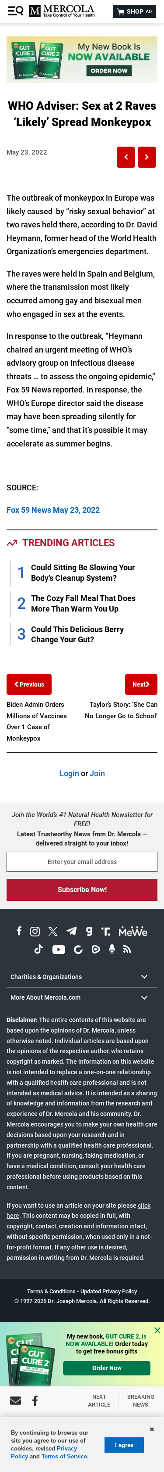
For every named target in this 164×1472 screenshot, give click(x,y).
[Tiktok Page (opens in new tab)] (38, 951)
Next (139, 684)
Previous (31, 684)
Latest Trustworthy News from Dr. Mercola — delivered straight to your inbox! (82, 838)
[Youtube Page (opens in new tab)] (59, 951)
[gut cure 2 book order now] (82, 80)
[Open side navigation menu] (16, 11)
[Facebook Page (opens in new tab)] (19, 933)
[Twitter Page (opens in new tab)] (53, 933)
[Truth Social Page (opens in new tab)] (106, 933)
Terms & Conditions (51, 1291)
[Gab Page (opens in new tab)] (89, 933)
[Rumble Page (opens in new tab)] (95, 951)
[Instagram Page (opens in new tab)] (35, 933)
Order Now (107, 1367)
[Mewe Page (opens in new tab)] (133, 933)
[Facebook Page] (35, 1400)
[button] (126, 157)
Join (97, 773)
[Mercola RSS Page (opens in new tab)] (127, 951)
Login (69, 773)
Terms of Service (64, 1456)
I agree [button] (124, 1445)
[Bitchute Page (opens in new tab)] (78, 951)
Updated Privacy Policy (108, 1291)
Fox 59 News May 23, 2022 (53, 510)
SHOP (139, 11)
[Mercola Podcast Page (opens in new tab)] (112, 951)
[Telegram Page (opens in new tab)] (72, 933)
